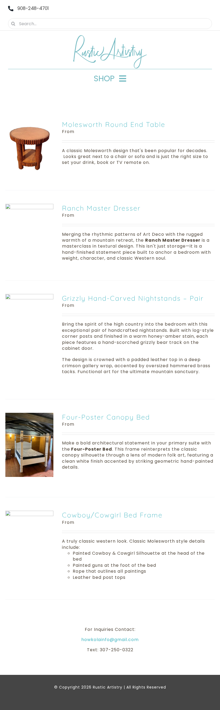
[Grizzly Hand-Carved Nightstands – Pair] (29, 297)
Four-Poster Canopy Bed (106, 417)
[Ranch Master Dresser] (29, 207)
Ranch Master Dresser (101, 208)
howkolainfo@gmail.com (110, 640)
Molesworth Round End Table (113, 124)
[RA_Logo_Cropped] (110, 37)
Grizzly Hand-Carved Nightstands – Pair (133, 298)
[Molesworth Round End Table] (29, 123)
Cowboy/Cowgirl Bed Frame (112, 515)
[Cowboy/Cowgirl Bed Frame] (29, 513)
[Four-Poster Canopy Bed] (29, 416)
